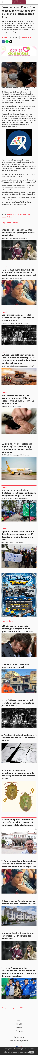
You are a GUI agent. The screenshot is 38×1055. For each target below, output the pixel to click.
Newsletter (19, 1027)
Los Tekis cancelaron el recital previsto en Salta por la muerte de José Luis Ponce (18, 317)
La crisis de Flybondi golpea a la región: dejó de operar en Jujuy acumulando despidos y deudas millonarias (17, 448)
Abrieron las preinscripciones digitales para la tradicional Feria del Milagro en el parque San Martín (19, 492)
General (4, 37)
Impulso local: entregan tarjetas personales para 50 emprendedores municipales (19, 232)
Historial (19, 1024)
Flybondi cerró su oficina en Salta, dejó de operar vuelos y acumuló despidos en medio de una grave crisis (18, 536)
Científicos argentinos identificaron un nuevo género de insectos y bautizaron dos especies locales (18, 774)
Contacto (19, 1020)
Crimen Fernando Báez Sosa (16, 214)
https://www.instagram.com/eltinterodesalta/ (17, 1008)
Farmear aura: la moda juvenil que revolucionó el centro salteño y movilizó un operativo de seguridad (19, 272)
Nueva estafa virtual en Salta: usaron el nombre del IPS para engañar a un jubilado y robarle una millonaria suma (19, 399)
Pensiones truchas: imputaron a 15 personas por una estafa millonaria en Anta (19, 737)
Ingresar (20, 1031)
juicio (28, 214)
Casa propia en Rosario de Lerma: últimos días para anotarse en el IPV (19, 902)
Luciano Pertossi (7, 217)
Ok (32, 1052)
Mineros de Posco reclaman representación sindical (16, 666)
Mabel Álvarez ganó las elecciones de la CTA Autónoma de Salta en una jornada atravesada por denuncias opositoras (19, 972)
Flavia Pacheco (26, 37)
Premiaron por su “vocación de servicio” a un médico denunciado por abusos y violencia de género (18, 822)
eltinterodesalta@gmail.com (19, 1041)
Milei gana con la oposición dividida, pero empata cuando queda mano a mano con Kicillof (17, 628)
